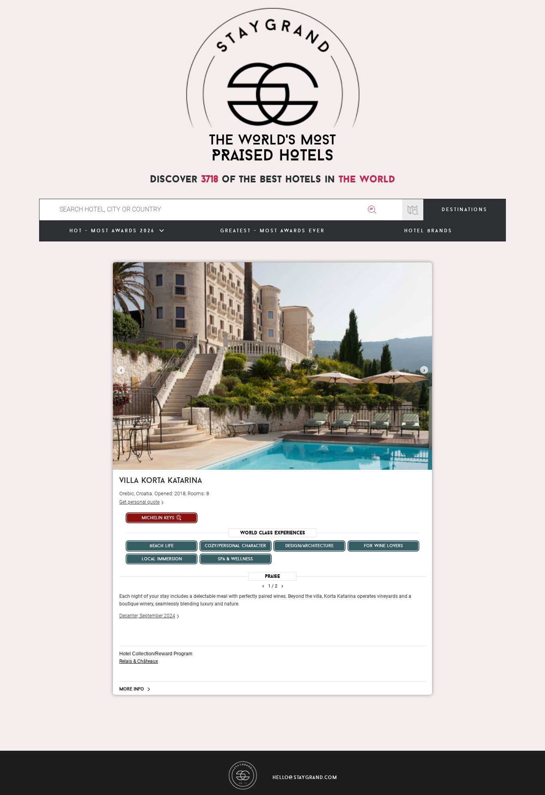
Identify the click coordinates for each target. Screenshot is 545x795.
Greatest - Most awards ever (272, 230)
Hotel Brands (428, 230)
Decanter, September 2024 (147, 616)
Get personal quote (139, 502)
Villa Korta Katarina (160, 480)
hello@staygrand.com (304, 777)
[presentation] (121, 370)
